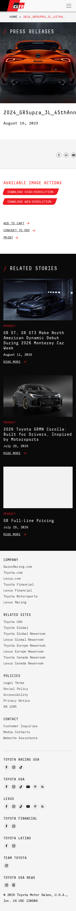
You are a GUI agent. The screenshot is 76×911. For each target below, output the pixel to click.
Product (9, 326)
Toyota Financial (18, 584)
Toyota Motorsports (20, 596)
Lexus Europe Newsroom (23, 651)
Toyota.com (12, 573)
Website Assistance (20, 738)
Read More (11, 361)
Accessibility (15, 695)
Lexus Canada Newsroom (23, 663)
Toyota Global (15, 628)
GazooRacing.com (17, 567)
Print (8, 237)
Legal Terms (13, 683)
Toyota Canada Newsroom (24, 657)
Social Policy (15, 689)
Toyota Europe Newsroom (24, 645)
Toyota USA (12, 622)
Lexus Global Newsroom (23, 640)
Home (13, 16)
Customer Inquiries (20, 726)
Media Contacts (16, 732)
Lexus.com (11, 578)
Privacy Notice (16, 701)
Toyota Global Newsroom (24, 634)
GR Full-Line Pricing (28, 521)
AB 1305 (10, 707)
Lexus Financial (17, 590)
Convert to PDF (16, 230)
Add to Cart (13, 223)
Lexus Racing (14, 602)
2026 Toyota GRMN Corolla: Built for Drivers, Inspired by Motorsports (37, 434)
